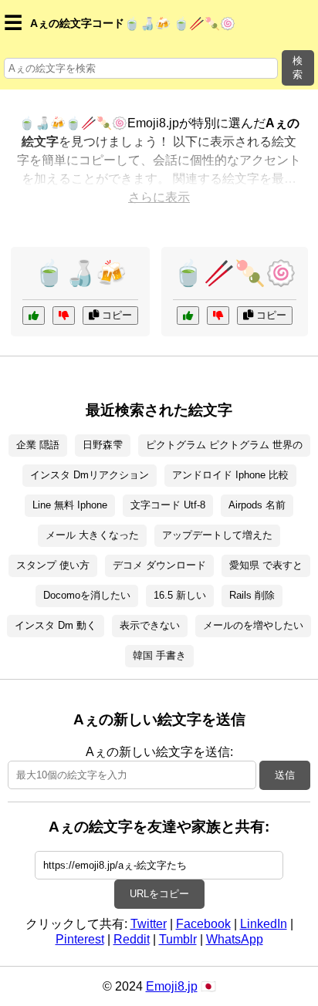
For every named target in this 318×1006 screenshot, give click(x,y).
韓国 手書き (159, 655)
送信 (285, 775)
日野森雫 (103, 445)
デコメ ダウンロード (159, 565)
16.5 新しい (180, 595)
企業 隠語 (37, 445)
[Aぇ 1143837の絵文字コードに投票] (33, 315)
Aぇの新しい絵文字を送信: (159, 751)
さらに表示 (159, 197)
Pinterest (80, 939)
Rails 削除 (252, 595)
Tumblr (178, 939)
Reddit (131, 939)
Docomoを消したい (86, 595)
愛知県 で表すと (266, 565)
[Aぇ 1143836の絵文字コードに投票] (188, 315)
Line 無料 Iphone (69, 505)
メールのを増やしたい (253, 625)
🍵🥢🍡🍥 (234, 273)
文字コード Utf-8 (167, 505)
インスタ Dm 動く (55, 625)
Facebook (203, 923)
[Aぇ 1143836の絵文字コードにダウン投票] (218, 315)
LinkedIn (263, 923)
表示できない (150, 625)
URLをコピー (159, 894)
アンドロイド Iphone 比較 (230, 475)
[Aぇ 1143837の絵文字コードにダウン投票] (63, 315)
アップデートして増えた (217, 535)
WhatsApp (234, 939)
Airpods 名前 (257, 505)
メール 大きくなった (92, 535)
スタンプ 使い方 (53, 565)
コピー (115, 315)
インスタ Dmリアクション (89, 475)
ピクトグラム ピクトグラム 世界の (224, 445)
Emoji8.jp (172, 986)
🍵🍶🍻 (80, 273)
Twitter (148, 923)
